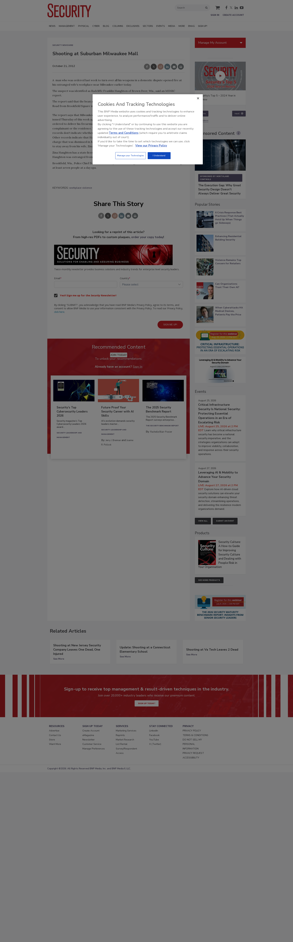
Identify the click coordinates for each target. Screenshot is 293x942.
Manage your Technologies (130, 155)
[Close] (198, 98)
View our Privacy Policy (151, 146)
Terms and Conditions (124, 133)
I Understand (159, 155)
